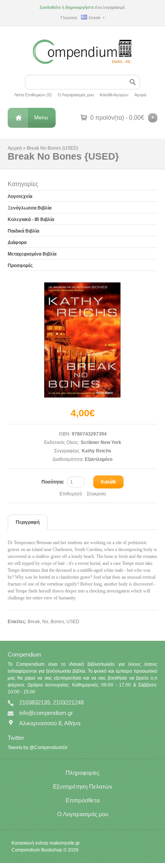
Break (34, 621)
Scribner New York (101, 442)
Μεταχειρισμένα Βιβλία (32, 254)
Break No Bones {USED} (52, 148)
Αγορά (140, 94)
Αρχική (15, 148)
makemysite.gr (65, 843)
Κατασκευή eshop (30, 843)
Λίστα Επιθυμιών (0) (33, 94)
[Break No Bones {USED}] (82, 340)
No (45, 621)
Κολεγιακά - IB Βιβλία (31, 219)
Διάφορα (17, 242)
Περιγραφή (28, 522)
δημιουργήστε (79, 7)
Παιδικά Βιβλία (23, 231)
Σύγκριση (96, 494)
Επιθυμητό (70, 494)
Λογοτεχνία (20, 196)
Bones (57, 621)
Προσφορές (20, 265)
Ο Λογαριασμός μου (76, 94)
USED (72, 621)
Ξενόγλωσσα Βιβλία (29, 208)
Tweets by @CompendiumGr (38, 747)
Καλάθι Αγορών (114, 94)
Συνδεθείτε (50, 7)
